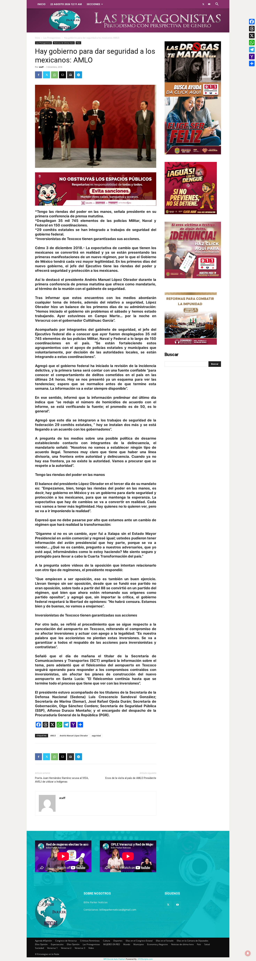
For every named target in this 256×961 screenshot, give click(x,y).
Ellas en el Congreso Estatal (139, 940)
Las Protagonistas (52, 37)
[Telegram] (78, 74)
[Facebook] (38, 74)
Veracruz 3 (80, 948)
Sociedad (39, 948)
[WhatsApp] (54, 74)
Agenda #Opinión (43, 940)
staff (41, 67)
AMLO (53, 735)
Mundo (126, 944)
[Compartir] (251, 63)
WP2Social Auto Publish (114, 959)
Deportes (117, 940)
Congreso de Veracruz (66, 940)
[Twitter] (203, 4)
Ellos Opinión (41, 944)
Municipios (138, 944)
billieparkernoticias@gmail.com (117, 909)
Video (91, 948)
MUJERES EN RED (111, 944)
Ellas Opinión (73, 944)
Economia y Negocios (157, 944)
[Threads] (251, 28)
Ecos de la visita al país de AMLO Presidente (130, 778)
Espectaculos (57, 944)
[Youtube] (209, 4)
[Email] (62, 74)
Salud (207, 944)
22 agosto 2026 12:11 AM (66, 4)
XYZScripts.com (145, 959)
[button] (217, 4)
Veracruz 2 (66, 948)
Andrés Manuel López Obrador (74, 735)
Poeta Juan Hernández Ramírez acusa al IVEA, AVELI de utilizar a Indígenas (61, 779)
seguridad (96, 735)
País (78, 43)
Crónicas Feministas (90, 940)
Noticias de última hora (64, 43)
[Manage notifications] (248, 953)
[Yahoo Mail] (251, 56)
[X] (251, 35)
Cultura (106, 940)
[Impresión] (70, 74)
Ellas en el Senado (164, 940)
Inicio (41, 4)
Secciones (93, 4)
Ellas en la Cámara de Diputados (192, 940)
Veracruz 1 (52, 948)
